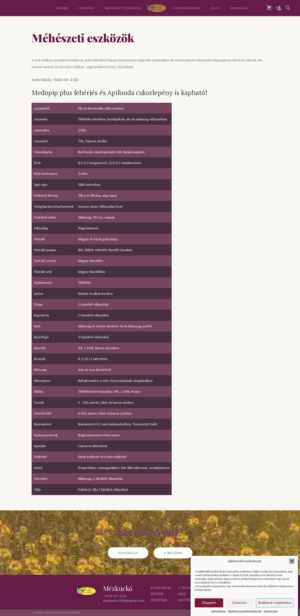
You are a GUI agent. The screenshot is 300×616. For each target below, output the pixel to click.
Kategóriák (161, 587)
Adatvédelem (218, 611)
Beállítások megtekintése (275, 603)
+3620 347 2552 (115, 596)
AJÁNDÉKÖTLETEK (186, 8)
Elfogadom (209, 603)
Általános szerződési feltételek (244, 611)
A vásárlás (187, 587)
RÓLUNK (62, 8)
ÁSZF (182, 594)
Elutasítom (239, 603)
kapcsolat (128, 553)
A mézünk (173, 553)
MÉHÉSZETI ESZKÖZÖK (123, 8)
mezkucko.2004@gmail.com (123, 600)
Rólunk (157, 594)
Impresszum (270, 611)
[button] (292, 561)
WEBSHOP (86, 8)
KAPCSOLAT (239, 8)
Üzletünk (159, 600)
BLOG (215, 8)
